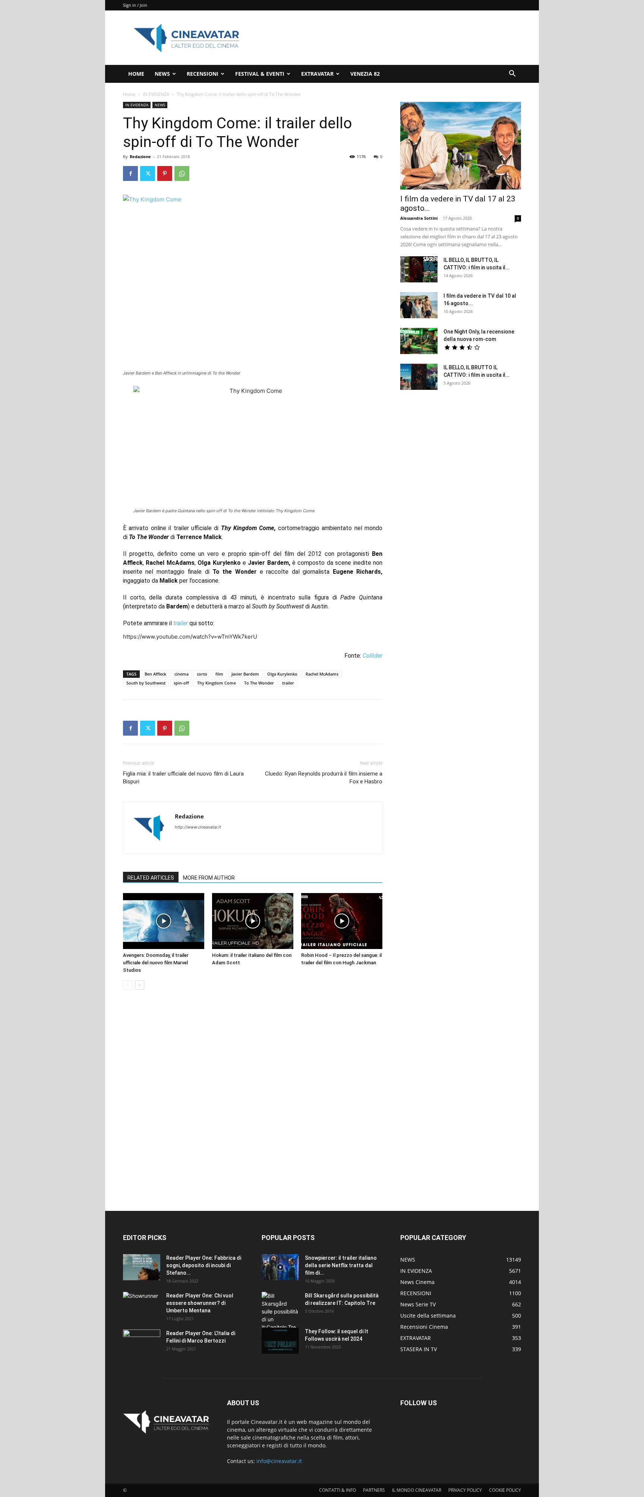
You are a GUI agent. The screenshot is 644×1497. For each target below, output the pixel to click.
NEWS (162, 73)
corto (202, 674)
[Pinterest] (164, 173)
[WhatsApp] (181, 173)
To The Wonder (259, 683)
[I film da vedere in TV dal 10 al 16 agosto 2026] (419, 305)
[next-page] (139, 985)
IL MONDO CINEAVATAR (416, 1490)
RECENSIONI (202, 73)
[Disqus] (252, 1101)
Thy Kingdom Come (216, 683)
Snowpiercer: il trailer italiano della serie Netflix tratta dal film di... (341, 1265)
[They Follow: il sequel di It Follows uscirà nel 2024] (280, 1341)
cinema (181, 674)
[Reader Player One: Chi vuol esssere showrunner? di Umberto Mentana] (141, 1305)
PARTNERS (374, 1490)
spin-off (181, 683)
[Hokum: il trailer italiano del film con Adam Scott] (252, 921)
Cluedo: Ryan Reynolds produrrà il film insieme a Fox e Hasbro (323, 777)
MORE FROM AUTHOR (209, 878)
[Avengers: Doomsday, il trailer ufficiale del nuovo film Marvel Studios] (163, 921)
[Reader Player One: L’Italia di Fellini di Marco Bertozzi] (141, 1343)
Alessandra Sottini (419, 218)
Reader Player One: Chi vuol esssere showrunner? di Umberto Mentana (199, 1303)
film (219, 674)
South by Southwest (145, 683)
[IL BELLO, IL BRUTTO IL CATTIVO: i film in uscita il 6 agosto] (419, 377)
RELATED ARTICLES (150, 878)
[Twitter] (147, 173)
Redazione (140, 156)
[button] (512, 74)
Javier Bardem (245, 674)
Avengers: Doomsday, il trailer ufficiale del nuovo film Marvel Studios (156, 962)
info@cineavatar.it (279, 1461)
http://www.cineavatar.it (198, 827)
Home (129, 94)
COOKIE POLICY (505, 1490)
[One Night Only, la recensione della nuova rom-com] (419, 341)
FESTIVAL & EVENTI (259, 73)
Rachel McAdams (322, 674)
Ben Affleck (155, 674)
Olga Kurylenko (282, 674)
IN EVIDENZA (156, 94)
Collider (372, 655)
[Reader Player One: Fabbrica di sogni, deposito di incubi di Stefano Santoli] (141, 1267)
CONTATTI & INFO (337, 1490)
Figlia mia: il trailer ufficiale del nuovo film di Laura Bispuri (183, 777)
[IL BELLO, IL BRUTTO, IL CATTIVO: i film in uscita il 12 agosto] (419, 269)
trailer (180, 623)
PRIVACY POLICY (465, 1490)
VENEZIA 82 (365, 73)
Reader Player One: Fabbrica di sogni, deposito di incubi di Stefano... (203, 1265)
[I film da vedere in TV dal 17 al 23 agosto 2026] (460, 146)
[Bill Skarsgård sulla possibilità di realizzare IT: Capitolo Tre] (280, 1311)
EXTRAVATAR (317, 73)
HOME (136, 73)
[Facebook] (130, 173)
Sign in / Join (135, 5)
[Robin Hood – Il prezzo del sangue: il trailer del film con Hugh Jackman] (341, 921)
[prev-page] (127, 985)
